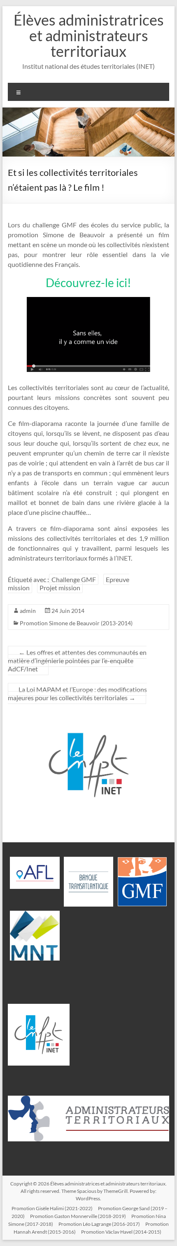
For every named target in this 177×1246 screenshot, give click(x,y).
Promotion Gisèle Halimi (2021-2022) (52, 1208)
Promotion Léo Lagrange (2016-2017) (99, 1224)
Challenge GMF (73, 579)
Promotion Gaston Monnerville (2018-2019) (78, 1216)
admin (28, 610)
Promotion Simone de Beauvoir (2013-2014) (76, 623)
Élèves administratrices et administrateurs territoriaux (89, 35)
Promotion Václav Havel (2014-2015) (121, 1232)
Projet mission (60, 587)
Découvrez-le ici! (88, 283)
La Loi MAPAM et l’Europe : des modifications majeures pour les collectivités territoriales (77, 693)
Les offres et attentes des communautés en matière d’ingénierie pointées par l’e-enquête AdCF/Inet (77, 660)
